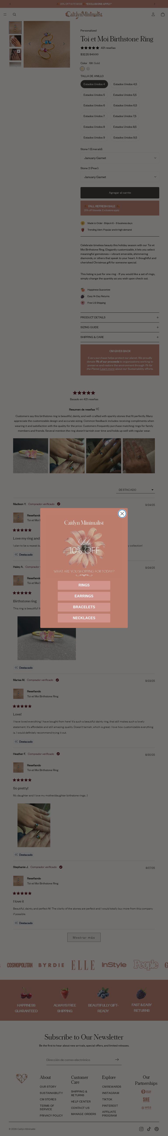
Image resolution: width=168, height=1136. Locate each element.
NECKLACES (84, 618)
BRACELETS (84, 607)
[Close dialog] (122, 513)
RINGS (84, 585)
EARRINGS (84, 596)
